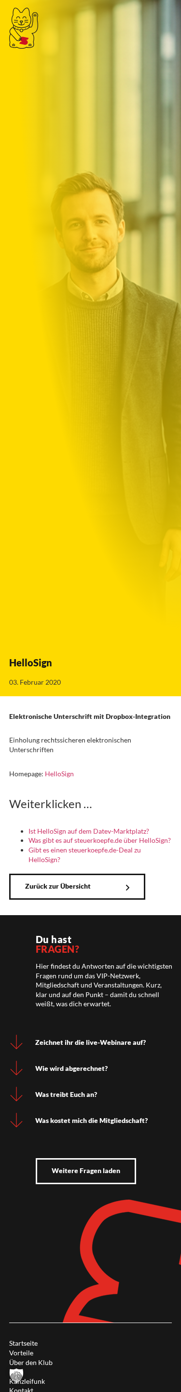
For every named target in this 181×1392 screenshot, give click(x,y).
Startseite (23, 1343)
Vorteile (21, 1353)
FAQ (16, 1371)
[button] (16, 1375)
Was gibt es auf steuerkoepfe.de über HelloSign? (99, 840)
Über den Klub (31, 1362)
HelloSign (59, 774)
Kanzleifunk (27, 1381)
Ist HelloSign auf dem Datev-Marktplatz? (88, 831)
